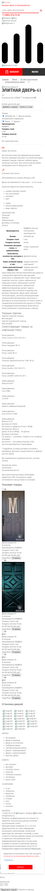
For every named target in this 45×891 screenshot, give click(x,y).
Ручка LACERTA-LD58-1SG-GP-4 (14, 376)
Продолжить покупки (9, 890)
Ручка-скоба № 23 (9, 353)
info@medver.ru (8, 816)
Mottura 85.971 (7, 383)
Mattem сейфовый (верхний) (14, 406)
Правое (16, 121)
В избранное (28, 98)
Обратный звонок (9, 21)
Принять (20, 867)
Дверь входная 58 (9, 637)
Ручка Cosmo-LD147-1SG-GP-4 (14, 338)
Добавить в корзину (10, 107)
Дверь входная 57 (9, 614)
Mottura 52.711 (7, 421)
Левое (7, 121)
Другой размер (24, 116)
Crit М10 (5, 399)
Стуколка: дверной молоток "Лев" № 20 (18, 361)
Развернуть (8, 860)
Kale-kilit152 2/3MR (9, 414)
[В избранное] (3, 489)
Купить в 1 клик (26, 107)
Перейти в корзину (26, 890)
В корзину (16, 558)
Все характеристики (10, 141)
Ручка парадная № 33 (11, 345)
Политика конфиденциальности (15, 818)
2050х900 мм (10, 116)
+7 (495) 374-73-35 (11, 15)
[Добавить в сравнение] (35, 98)
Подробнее (6, 558)
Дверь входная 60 (9, 683)
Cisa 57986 (6, 391)
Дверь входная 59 (9, 660)
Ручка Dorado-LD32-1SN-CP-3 (13, 368)
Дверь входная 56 (9, 543)
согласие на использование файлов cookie (21, 856)
